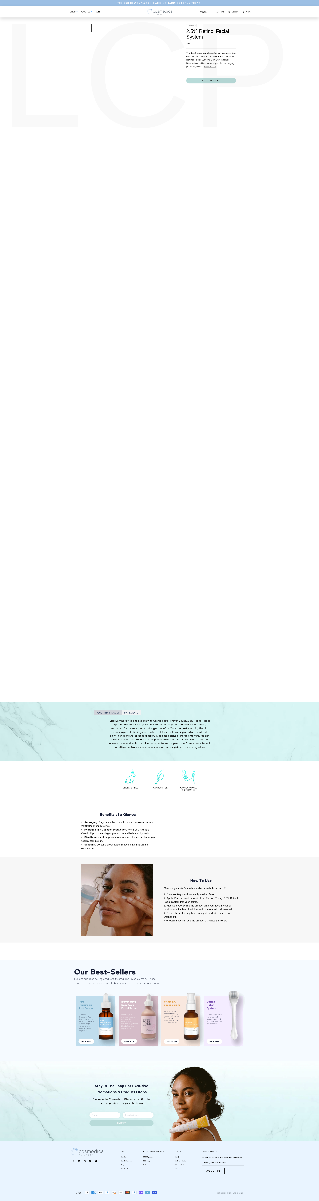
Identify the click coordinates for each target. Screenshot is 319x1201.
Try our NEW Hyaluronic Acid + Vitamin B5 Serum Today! (159, 3)
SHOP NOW (86, 1041)
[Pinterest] (90, 1160)
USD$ (203, 12)
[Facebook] (74, 1160)
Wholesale (125, 1169)
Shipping (146, 1161)
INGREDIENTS (131, 713)
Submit (121, 1123)
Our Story (124, 1157)
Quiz (97, 14)
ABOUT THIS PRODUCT (108, 713)
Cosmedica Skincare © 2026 (229, 1193)
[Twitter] (79, 1160)
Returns (146, 1165)
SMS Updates (148, 1157)
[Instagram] (85, 1160)
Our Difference (126, 1161)
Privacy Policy (181, 1161)
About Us (86, 12)
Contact (178, 1169)
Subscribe (213, 1171)
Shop (73, 12)
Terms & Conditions (183, 1165)
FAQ (177, 1157)
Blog (122, 1165)
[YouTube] (96, 1160)
